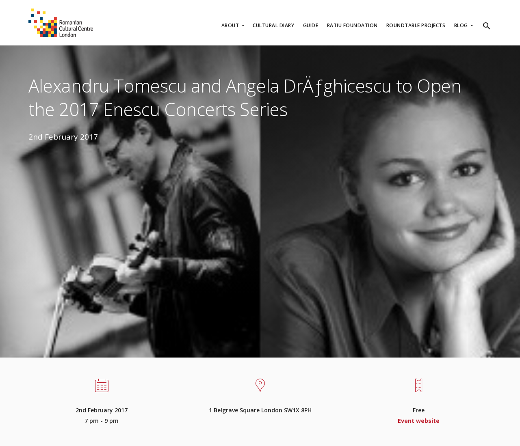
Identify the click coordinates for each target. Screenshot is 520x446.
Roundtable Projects (416, 25)
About (230, 25)
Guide (310, 25)
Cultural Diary (273, 25)
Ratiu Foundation (352, 25)
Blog (462, 25)
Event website (419, 420)
